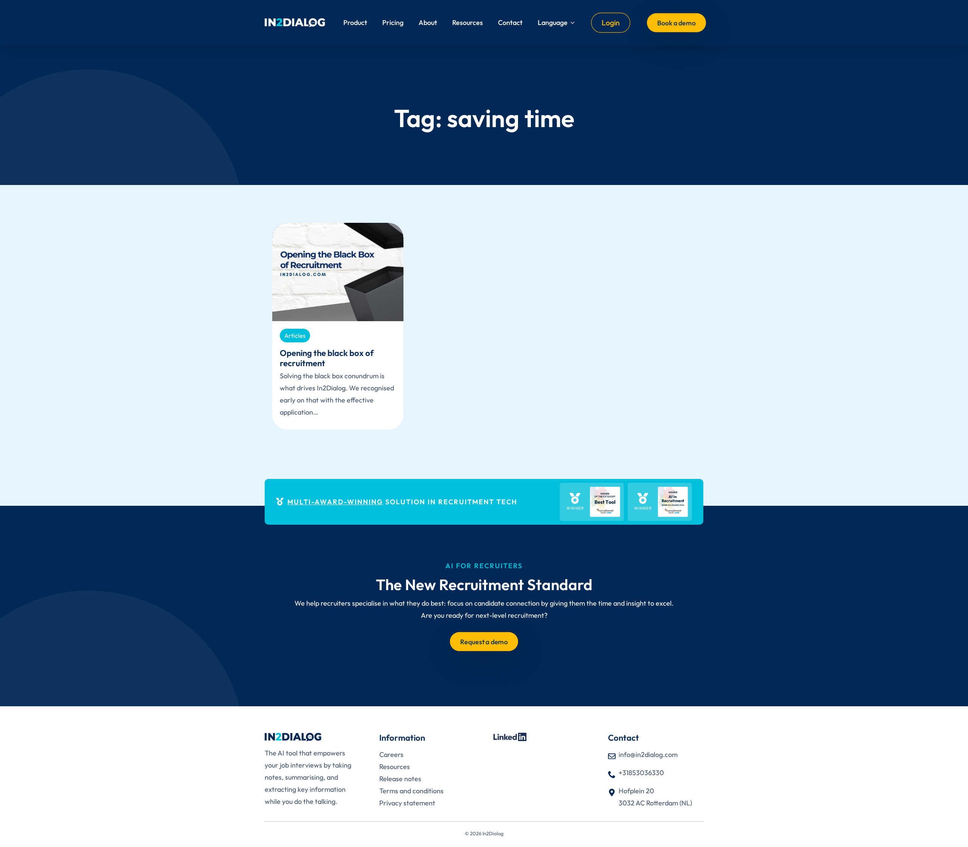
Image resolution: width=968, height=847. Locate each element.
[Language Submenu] (575, 23)
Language (553, 22)
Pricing (392, 22)
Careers (391, 754)
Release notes (400, 778)
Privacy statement (407, 803)
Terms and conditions (411, 790)
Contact (510, 22)
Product (355, 22)
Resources (467, 22)
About (428, 22)
